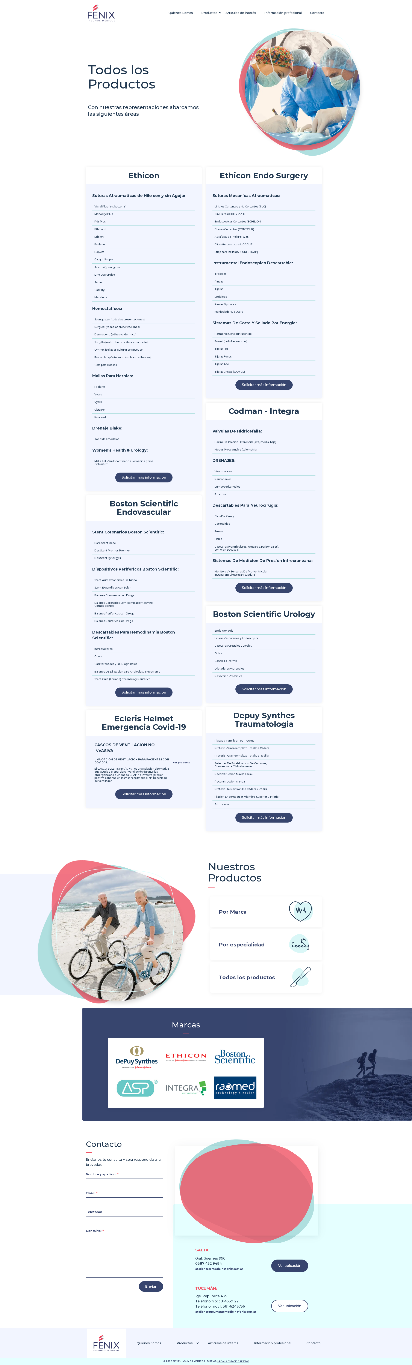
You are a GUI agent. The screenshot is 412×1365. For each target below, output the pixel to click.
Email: (91, 1193)
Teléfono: (94, 1212)
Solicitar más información (144, 477)
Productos (209, 12)
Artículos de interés (241, 12)
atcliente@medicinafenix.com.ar (219, 1268)
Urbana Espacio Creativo (233, 1361)
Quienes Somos (180, 12)
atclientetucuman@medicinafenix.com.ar (225, 1311)
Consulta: (95, 1231)
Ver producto (181, 762)
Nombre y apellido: (102, 1174)
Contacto (317, 12)
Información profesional (283, 12)
